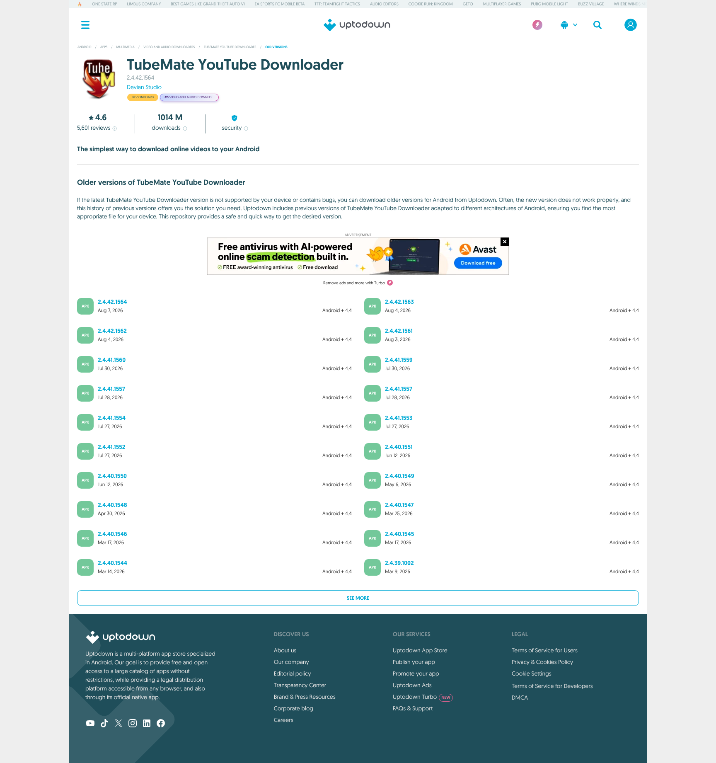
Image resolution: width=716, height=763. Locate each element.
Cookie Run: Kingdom (431, 4)
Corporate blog (293, 708)
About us (285, 650)
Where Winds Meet (632, 4)
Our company (291, 662)
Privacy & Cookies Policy (542, 662)
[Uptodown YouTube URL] (90, 724)
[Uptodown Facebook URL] (161, 724)
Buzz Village (591, 4)
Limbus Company (144, 4)
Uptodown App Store (420, 650)
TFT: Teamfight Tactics (337, 4)
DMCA (520, 697)
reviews (93, 127)
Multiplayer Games (502, 4)
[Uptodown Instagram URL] (133, 724)
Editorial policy (292, 673)
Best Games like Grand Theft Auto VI (207, 4)
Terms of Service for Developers (552, 686)
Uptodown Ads (412, 685)
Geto (468, 4)
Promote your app (416, 673)
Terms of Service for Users (545, 650)
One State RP (104, 4)
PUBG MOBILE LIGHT (549, 4)
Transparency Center (300, 685)
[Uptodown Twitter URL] (118, 724)
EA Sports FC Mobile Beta (280, 4)
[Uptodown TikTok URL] (104, 724)
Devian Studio (144, 87)
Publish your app (414, 662)
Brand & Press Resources (305, 696)
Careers (283, 720)
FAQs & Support (413, 708)
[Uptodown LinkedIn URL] (147, 724)
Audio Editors (384, 4)
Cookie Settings (532, 673)
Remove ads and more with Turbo (354, 283)
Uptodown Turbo (421, 696)
